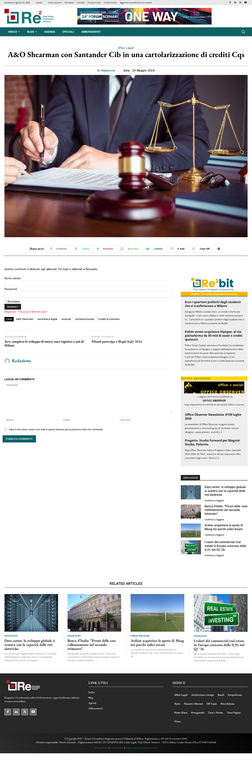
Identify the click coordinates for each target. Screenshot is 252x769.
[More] (219, 249)
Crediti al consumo (109, 319)
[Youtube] (245, 3)
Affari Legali (126, 48)
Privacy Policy (101, 747)
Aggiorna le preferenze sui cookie (142, 747)
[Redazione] (7, 361)
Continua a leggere (214, 500)
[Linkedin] (235, 3)
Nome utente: (12, 278)
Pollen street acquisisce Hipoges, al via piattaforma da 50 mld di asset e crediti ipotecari (213, 335)
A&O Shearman (24, 319)
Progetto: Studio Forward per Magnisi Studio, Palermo (212, 442)
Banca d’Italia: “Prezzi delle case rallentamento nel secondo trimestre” (226, 510)
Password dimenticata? (32, 311)
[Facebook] (230, 3)
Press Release (140, 636)
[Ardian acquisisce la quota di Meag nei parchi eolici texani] (191, 530)
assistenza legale (47, 319)
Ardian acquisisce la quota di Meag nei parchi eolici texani (157, 642)
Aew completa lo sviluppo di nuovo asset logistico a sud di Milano (44, 343)
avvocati (66, 319)
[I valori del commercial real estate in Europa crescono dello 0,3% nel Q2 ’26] (191, 547)
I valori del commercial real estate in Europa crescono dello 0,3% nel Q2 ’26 (225, 546)
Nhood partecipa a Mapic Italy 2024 (117, 341)
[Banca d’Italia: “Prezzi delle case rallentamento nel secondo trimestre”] (191, 511)
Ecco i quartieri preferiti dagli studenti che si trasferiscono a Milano (213, 304)
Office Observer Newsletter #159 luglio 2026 (213, 416)
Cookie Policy (117, 747)
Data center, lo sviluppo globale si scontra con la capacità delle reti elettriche (225, 491)
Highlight (11, 636)
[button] (243, 31)
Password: (10, 289)
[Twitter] (240, 3)
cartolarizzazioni (84, 319)
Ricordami (14, 301)
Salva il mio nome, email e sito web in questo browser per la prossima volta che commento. (56, 429)
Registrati (10, 311)
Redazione (108, 70)
